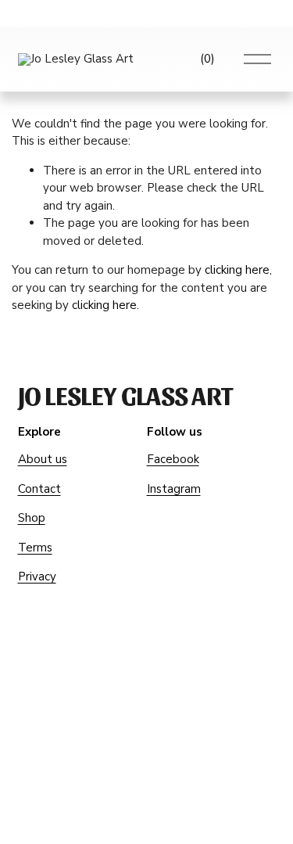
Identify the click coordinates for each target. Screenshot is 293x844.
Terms (35, 547)
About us (42, 459)
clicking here (237, 270)
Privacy (37, 576)
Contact (39, 489)
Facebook (173, 459)
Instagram (174, 489)
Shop (31, 518)
